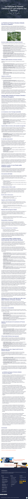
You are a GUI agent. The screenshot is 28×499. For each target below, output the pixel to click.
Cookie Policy (5, 494)
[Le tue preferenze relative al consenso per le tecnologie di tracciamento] (26, 497)
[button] (25, 1)
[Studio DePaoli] (3, 1)
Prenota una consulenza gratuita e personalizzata (8, 450)
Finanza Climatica (18, 13)
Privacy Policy (2, 494)
